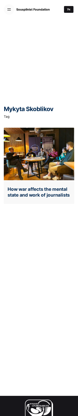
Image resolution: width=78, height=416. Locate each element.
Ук (68, 9)
